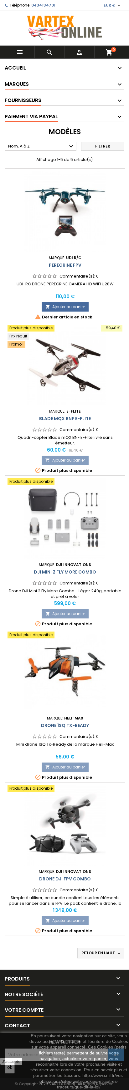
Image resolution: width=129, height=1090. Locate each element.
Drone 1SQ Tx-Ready (65, 725)
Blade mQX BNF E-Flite (65, 418)
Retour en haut (101, 953)
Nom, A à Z (41, 146)
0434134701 (43, 5)
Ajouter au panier (65, 306)
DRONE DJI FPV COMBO (65, 879)
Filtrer (102, 146)
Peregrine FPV (65, 265)
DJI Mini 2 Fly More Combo (65, 572)
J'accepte (11, 1061)
